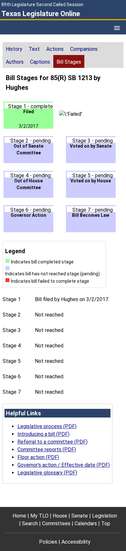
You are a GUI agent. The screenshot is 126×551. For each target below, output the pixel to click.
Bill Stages (69, 62)
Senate (79, 516)
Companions (84, 49)
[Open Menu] (117, 28)
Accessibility (75, 542)
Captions (40, 62)
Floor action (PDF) (38, 457)
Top (105, 523)
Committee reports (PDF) (46, 449)
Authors (15, 62)
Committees (56, 523)
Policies (48, 542)
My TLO (39, 516)
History (14, 49)
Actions (55, 49)
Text (34, 49)
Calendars (86, 523)
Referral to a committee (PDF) (52, 442)
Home (19, 516)
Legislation (104, 516)
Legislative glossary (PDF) (47, 473)
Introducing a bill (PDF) (43, 434)
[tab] (14, 48)
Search (30, 523)
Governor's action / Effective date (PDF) (63, 465)
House (60, 516)
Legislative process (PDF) (47, 426)
